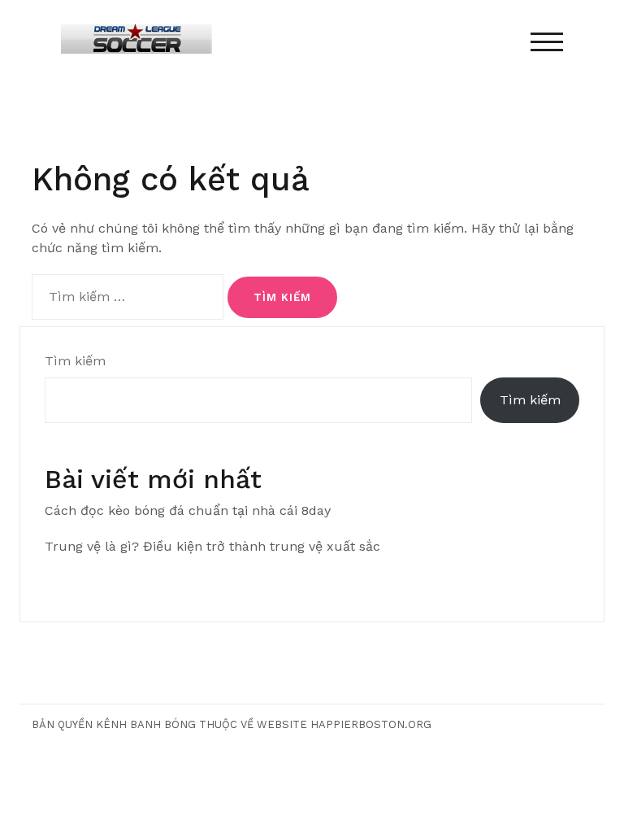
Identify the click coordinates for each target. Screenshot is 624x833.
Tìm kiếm (75, 361)
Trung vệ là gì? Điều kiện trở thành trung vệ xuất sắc (212, 546)
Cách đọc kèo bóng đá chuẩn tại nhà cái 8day (188, 510)
